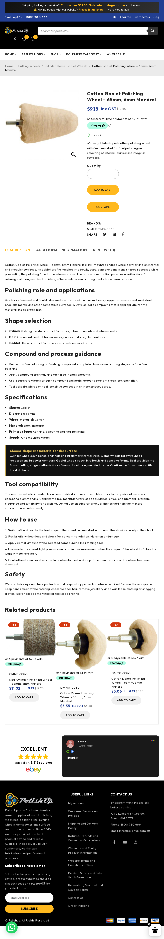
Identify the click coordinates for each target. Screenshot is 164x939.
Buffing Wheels (29, 66)
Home (9, 66)
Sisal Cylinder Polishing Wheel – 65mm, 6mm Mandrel (30, 681)
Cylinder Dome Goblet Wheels (66, 66)
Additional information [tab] (61, 250)
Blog (156, 17)
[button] (24, 697)
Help (114, 17)
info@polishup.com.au (134, 831)
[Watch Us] (125, 842)
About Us (126, 17)
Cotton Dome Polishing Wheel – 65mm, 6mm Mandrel (128, 682)
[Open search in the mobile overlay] (98, 31)
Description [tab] (17, 250)
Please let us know (91, 9)
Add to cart (103, 189)
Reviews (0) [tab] (104, 250)
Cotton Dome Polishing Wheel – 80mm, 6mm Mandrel (77, 697)
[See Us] (136, 842)
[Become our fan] (114, 842)
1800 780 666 (36, 17)
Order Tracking (78, 906)
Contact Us (142, 17)
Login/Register (15, 39)
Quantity (94, 166)
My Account (76, 803)
